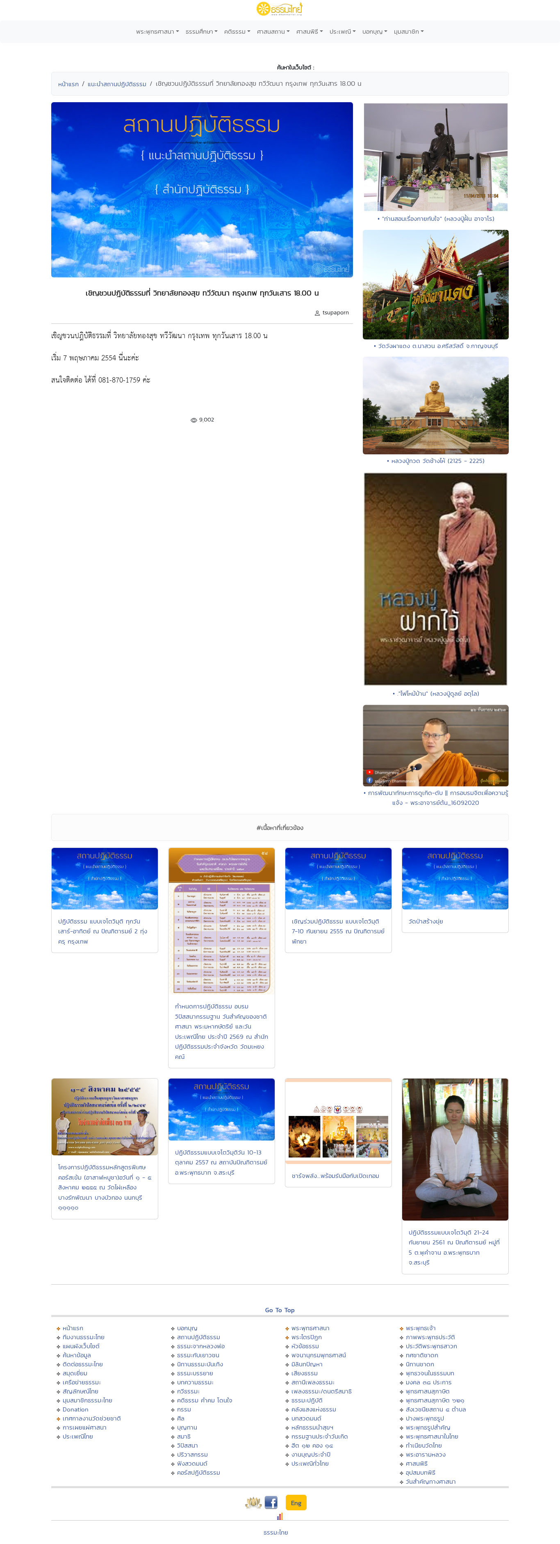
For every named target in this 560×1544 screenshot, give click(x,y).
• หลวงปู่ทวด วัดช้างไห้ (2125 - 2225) (436, 460)
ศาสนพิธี (307, 31)
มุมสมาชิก (406, 31)
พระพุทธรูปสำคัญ (428, 1427)
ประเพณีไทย (78, 1436)
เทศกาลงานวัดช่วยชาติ (92, 1418)
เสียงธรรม (304, 1373)
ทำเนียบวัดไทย (424, 1445)
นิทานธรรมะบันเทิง (200, 1364)
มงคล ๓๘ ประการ (429, 1382)
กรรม (184, 1409)
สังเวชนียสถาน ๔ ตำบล (436, 1409)
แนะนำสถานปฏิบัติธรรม (117, 84)
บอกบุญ (372, 31)
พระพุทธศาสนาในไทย (432, 1436)
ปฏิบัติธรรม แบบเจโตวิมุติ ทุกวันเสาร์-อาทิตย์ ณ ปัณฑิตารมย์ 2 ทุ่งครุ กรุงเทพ (102, 931)
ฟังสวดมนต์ (192, 1463)
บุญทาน (187, 1427)
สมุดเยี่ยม (75, 1373)
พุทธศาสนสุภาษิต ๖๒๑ (435, 1400)
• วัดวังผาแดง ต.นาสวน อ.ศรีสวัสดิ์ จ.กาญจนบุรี (436, 345)
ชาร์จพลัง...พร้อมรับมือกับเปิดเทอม (335, 1175)
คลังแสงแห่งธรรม (313, 1409)
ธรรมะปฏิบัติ (307, 1400)
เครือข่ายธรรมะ (82, 1382)
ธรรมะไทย (276, 1532)
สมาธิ (184, 1436)
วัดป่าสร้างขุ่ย (426, 921)
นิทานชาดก (420, 1364)
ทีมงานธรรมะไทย (84, 1337)
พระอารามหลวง (426, 1454)
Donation (76, 1409)
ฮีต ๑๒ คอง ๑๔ (312, 1445)
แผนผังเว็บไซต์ (81, 1346)
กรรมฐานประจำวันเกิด (319, 1436)
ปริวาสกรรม (192, 1454)
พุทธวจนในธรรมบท (430, 1373)
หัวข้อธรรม (305, 1346)
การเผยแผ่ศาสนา (85, 1427)
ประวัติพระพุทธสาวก (431, 1346)
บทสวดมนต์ (306, 1418)
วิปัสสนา (187, 1445)
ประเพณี (340, 31)
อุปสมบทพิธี (420, 1472)
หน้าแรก (68, 84)
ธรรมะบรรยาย (195, 1373)
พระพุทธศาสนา (155, 31)
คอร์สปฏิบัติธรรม (198, 1472)
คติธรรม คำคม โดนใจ (204, 1400)
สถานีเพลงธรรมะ (313, 1382)
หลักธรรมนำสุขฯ (312, 1427)
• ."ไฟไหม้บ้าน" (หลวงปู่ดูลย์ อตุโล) (436, 693)
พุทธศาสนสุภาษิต (428, 1391)
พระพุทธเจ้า (421, 1328)
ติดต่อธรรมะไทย (83, 1364)
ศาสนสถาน (271, 31)
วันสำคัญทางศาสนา (431, 1481)
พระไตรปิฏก (306, 1337)
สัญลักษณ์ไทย (80, 1391)
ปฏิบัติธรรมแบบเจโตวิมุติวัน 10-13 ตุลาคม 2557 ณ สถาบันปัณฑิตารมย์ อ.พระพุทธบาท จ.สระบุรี (221, 1162)
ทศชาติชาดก (422, 1355)
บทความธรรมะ (195, 1382)
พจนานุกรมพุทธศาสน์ (318, 1355)
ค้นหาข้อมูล (77, 1355)
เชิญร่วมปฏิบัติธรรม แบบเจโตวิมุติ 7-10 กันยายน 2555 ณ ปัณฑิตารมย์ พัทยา (338, 931)
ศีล (180, 1418)
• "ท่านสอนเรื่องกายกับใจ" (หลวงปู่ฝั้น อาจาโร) (436, 218)
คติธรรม (235, 31)
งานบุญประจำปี (310, 1454)
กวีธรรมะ (188, 1391)
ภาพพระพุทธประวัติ (430, 1337)
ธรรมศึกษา (199, 31)
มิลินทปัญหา (307, 1364)
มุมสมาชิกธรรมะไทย (87, 1400)
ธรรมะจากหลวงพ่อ (201, 1346)
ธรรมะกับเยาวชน (198, 1355)
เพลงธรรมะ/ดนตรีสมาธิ (321, 1391)
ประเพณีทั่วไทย (310, 1463)
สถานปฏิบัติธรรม (198, 1337)
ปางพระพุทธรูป (425, 1418)
